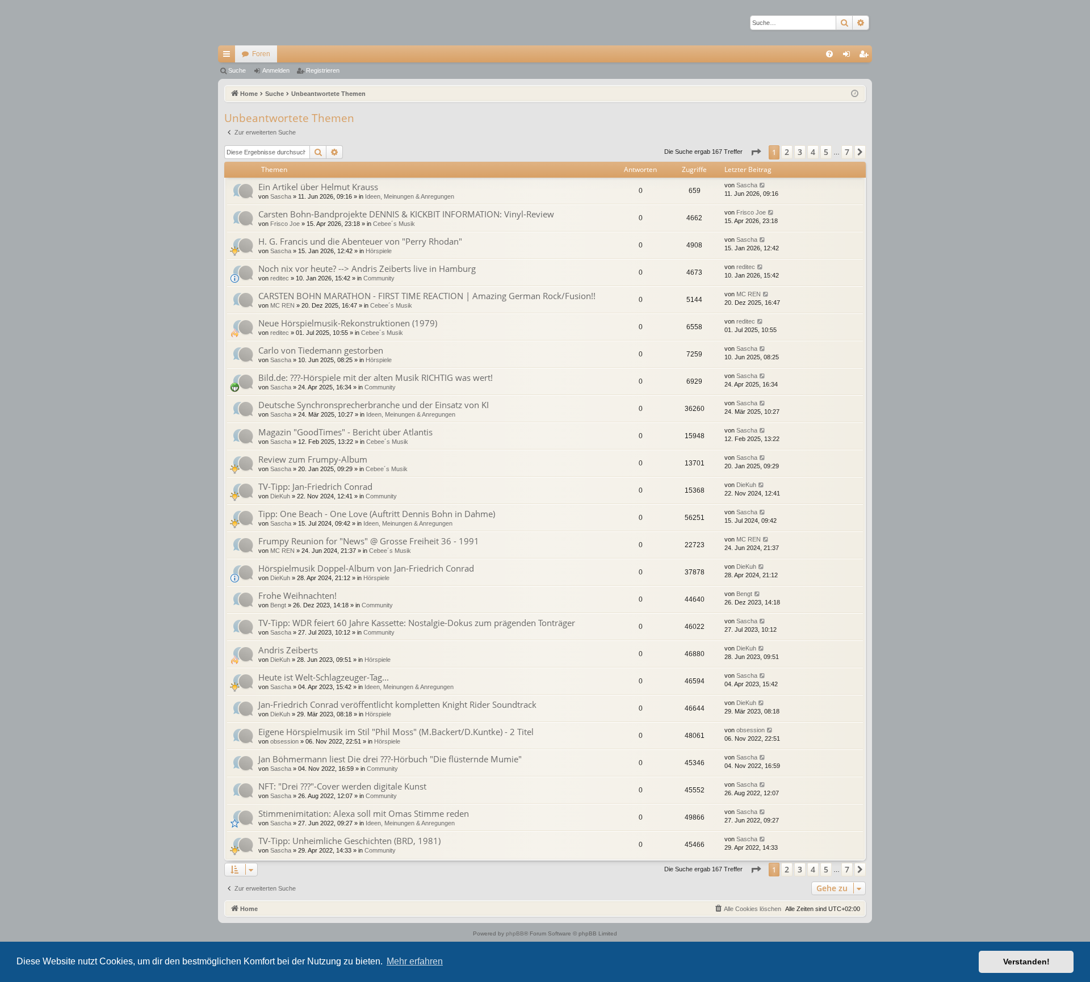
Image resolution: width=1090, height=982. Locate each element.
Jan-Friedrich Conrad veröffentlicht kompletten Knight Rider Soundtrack (397, 704)
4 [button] (813, 151)
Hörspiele (379, 250)
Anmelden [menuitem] (848, 56)
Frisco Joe (285, 223)
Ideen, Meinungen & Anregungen (409, 196)
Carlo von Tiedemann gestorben (320, 350)
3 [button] (800, 151)
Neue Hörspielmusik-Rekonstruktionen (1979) (347, 323)
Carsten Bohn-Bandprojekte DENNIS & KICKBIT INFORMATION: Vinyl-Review (406, 214)
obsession (284, 741)
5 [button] (826, 151)
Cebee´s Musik (394, 223)
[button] (755, 152)
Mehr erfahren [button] (415, 961)
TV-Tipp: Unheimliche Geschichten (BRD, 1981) (349, 840)
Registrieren (322, 70)
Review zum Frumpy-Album (312, 459)
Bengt (278, 605)
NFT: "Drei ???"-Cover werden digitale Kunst (342, 786)
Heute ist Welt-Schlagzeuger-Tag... (323, 677)
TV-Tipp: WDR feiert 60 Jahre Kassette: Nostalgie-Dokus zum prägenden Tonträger (416, 622)
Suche (237, 70)
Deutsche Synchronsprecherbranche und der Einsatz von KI (373, 404)
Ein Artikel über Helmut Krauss (318, 186)
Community (379, 278)
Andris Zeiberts (288, 650)
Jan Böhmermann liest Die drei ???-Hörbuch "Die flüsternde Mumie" (390, 759)
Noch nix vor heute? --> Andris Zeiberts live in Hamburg (367, 268)
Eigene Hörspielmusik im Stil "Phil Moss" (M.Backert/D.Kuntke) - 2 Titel (396, 731)
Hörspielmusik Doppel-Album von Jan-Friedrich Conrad (366, 568)
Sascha (280, 196)
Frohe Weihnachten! (297, 595)
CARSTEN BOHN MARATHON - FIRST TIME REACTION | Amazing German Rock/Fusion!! (427, 295)
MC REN (282, 305)
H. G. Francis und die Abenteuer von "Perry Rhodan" (360, 241)
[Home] (257, 22)
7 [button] (847, 151)
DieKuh (280, 496)
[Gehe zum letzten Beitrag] (762, 185)
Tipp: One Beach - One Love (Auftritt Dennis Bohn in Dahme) (376, 513)
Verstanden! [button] (1026, 961)
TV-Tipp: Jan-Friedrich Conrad (315, 486)
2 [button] (787, 151)
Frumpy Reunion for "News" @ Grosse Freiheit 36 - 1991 (368, 541)
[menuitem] (829, 53)
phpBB (515, 933)
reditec (279, 278)
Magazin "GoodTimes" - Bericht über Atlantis (345, 432)
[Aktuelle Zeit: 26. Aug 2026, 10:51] (854, 93)
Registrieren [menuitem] (866, 56)
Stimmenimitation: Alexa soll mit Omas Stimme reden (363, 813)
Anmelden (276, 70)
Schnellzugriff (229, 56)
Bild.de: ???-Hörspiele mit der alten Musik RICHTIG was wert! (375, 377)
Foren (261, 54)
